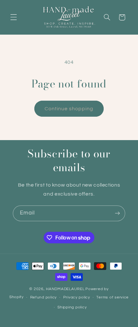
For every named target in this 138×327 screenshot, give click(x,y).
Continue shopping (69, 108)
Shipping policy (72, 307)
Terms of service (112, 297)
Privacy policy (76, 297)
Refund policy (43, 297)
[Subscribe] (117, 213)
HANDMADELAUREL (65, 289)
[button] (13, 17)
